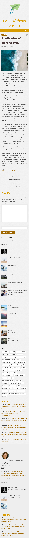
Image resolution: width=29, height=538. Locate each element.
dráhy (4, 357)
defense (11, 169)
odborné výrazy (19, 375)
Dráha (20, 354)
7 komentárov (16, 332)
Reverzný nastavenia (13, 274)
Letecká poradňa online (8, 240)
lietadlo (18, 370)
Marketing (20, 477)
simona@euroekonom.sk (7, 462)
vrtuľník (12, 391)
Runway (12, 386)
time (23, 388)
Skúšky (3, 479)
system (16, 388)
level (11, 370)
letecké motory (7, 365)
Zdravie (20, 475)
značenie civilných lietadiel (17, 393)
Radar (4, 383)
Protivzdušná (7, 171)
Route (4, 386)
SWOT (23, 475)
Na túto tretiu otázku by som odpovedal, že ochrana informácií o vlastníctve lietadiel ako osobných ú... (12, 533)
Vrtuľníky (21, 471)
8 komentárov (16, 315)
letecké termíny (19, 365)
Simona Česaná (17, 489)
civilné (5, 354)
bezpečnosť (21, 352)
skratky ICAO (6, 388)
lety (4, 370)
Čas (4, 396)
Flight (16, 357)
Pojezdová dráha (12, 313)
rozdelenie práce (12, 265)
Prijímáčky (19, 473)
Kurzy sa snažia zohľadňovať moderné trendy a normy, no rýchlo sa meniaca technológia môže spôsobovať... (14, 526)
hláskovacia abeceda (8, 362)
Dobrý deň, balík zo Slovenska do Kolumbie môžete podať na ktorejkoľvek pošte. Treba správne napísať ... (14, 420)
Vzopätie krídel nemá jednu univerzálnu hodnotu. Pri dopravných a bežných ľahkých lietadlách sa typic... (14, 434)
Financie (9, 475)
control (12, 354)
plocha (18, 380)
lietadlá (4, 34)
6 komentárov (23, 497)
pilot (4, 378)
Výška (4, 393)
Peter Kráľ (5, 46)
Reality (8, 473)
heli (23, 357)
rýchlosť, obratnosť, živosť (14, 257)
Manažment (14, 473)
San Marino (10, 330)
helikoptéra (6, 359)
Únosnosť (10, 322)
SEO (10, 471)
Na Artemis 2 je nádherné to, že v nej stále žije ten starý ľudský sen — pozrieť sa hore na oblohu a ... (14, 406)
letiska (16, 367)
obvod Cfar (11, 305)
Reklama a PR (15, 471)
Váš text (4, 203)
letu (23, 367)
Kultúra (25, 477)
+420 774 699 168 (5, 465)
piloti (11, 378)
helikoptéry (16, 359)
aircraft (5, 352)
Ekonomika (14, 475)
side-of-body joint (12, 249)
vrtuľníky (20, 391)
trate (4, 391)
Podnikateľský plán (6, 477)
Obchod (7, 479)
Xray (9, 338)
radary (13, 383)
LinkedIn (3, 467)
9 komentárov (16, 307)
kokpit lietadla (21, 362)
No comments (23, 489)
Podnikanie (4, 475)
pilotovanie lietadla (8, 380)
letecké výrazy (7, 367)
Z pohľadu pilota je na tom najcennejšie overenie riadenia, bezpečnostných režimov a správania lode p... (13, 413)
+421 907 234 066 (6, 464)
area (12, 352)
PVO (13, 171)
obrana (24, 169)
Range (20, 383)
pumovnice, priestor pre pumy (15, 282)
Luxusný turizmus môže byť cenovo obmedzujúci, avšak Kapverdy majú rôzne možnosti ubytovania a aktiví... (13, 519)
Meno (2, 225)
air (6, 169)
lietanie (14, 372)
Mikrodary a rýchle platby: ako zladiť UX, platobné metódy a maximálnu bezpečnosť (17, 292)
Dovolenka (12, 479)
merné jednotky (7, 375)
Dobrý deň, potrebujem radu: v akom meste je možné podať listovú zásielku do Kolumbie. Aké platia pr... (13, 427)
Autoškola (3, 473)
